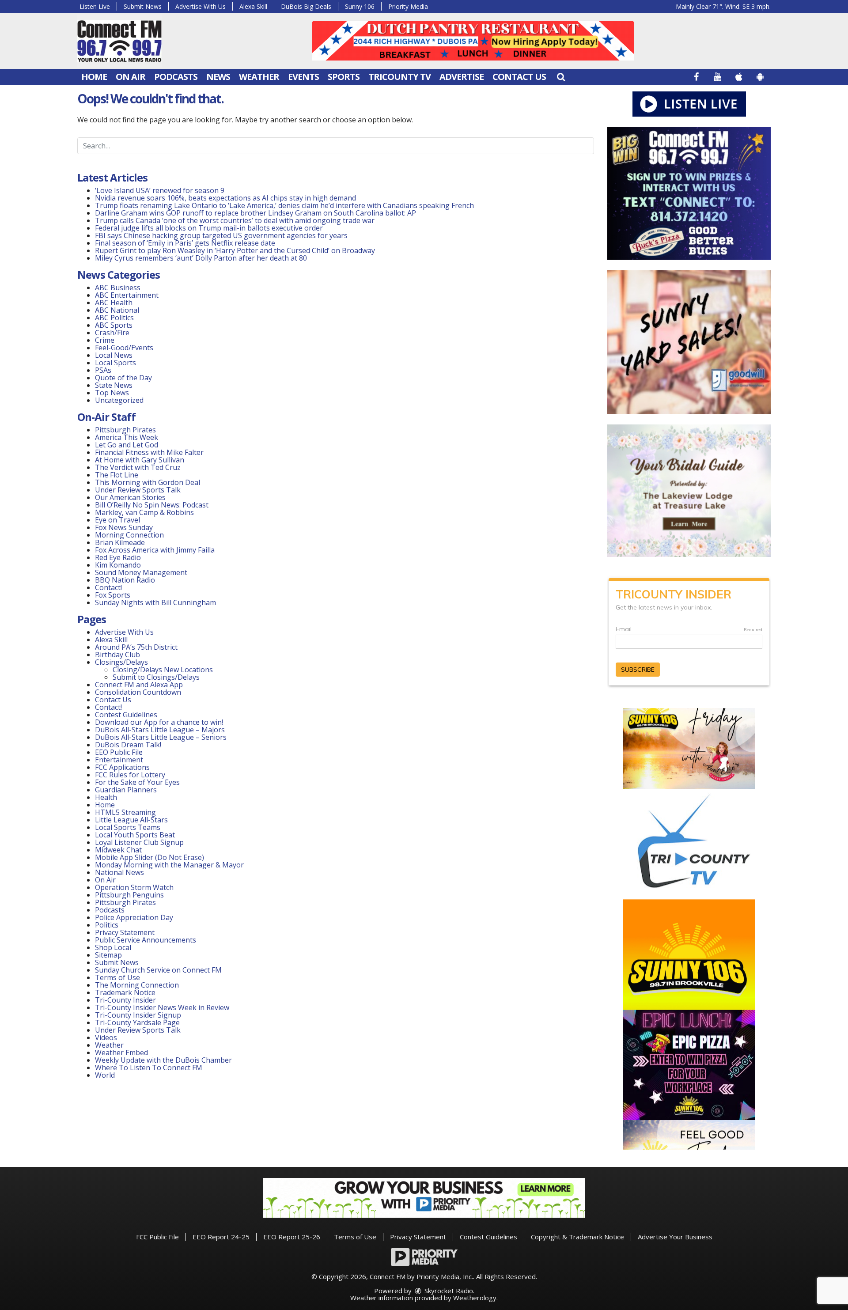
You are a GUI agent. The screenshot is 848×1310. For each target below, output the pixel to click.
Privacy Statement (125, 932)
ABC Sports (113, 325)
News (218, 77)
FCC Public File (157, 1236)
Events (303, 77)
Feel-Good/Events (124, 347)
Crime (104, 340)
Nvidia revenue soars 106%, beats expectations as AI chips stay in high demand (225, 198)
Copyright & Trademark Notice (577, 1236)
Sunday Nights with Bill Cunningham (155, 602)
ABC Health (113, 302)
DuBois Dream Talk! (128, 745)
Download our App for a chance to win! (159, 722)
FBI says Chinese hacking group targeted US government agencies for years (221, 235)
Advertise (461, 77)
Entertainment (119, 760)
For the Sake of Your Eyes (137, 782)
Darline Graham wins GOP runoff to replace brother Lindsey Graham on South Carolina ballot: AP (255, 213)
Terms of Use (117, 977)
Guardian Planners (126, 790)
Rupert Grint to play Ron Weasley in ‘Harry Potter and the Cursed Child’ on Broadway (235, 250)
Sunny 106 (360, 6)
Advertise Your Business (675, 1236)
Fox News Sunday (124, 527)
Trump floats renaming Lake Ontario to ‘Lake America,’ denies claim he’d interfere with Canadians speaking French (284, 205)
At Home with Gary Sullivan (139, 460)
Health (106, 797)
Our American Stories (130, 497)
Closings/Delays (121, 662)
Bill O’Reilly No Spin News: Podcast (151, 505)
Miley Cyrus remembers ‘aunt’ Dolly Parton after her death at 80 (201, 258)
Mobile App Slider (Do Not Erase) (149, 857)
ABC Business (117, 287)
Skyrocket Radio (448, 1290)
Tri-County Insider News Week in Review (162, 1007)
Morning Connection (129, 535)
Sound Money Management (141, 572)
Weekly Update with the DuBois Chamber (163, 1060)
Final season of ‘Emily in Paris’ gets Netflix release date (185, 243)
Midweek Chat (118, 850)
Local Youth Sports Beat (135, 835)
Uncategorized (119, 400)
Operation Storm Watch (134, 887)
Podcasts (175, 77)
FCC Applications (122, 767)
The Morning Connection (137, 985)
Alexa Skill (253, 6)
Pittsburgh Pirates (125, 430)
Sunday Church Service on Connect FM (158, 970)
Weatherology (474, 1297)
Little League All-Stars (131, 820)
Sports (344, 77)
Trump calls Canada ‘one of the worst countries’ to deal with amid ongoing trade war (235, 220)
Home (94, 77)
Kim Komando (118, 565)
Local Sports (115, 362)
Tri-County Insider (125, 1000)
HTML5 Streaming (125, 812)
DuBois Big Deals (306, 6)
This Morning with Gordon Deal (147, 482)
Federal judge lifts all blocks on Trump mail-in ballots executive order (209, 228)
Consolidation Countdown (138, 692)
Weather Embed (121, 1052)
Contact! (108, 587)
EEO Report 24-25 (221, 1236)
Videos (106, 1037)
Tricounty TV (399, 77)
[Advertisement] (473, 41)
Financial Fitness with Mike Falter (149, 452)
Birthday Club (117, 654)
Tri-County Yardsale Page (137, 1022)
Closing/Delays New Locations (163, 669)
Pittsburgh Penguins (129, 895)
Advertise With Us (200, 6)
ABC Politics (114, 317)
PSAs (103, 370)
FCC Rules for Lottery (130, 775)
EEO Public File (119, 752)
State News (113, 385)
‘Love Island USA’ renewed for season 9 (159, 190)
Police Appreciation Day (134, 917)
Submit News (143, 6)
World (105, 1075)
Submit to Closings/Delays (156, 677)
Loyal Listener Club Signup (139, 842)
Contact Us (519, 77)
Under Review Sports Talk (138, 490)
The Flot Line (116, 475)
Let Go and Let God (126, 445)
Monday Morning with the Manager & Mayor (169, 865)
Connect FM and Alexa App (139, 684)
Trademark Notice (125, 992)
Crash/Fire (112, 332)
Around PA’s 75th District (136, 647)
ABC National (117, 310)
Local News (113, 355)
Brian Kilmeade (120, 542)
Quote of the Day (123, 377)
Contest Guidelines (126, 714)
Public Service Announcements (145, 940)
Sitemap (108, 955)
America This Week (126, 437)
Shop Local (113, 947)
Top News (112, 393)
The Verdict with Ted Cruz (138, 467)
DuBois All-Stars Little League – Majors (160, 730)
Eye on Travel (117, 520)
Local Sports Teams (127, 827)
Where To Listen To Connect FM (148, 1067)
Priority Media (408, 6)
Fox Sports (112, 595)
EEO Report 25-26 (291, 1236)
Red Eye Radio (118, 557)
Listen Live (95, 6)
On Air (130, 77)
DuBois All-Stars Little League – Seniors (161, 737)
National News (119, 872)
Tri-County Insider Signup (138, 1015)
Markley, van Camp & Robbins (144, 512)
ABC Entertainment (127, 295)
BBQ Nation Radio (125, 580)
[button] (561, 77)
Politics (106, 925)
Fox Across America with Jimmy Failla (155, 550)
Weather (259, 77)
